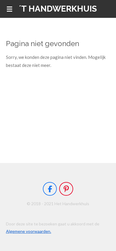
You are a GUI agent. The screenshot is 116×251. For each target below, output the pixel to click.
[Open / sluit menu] (9, 9)
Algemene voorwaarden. (28, 231)
